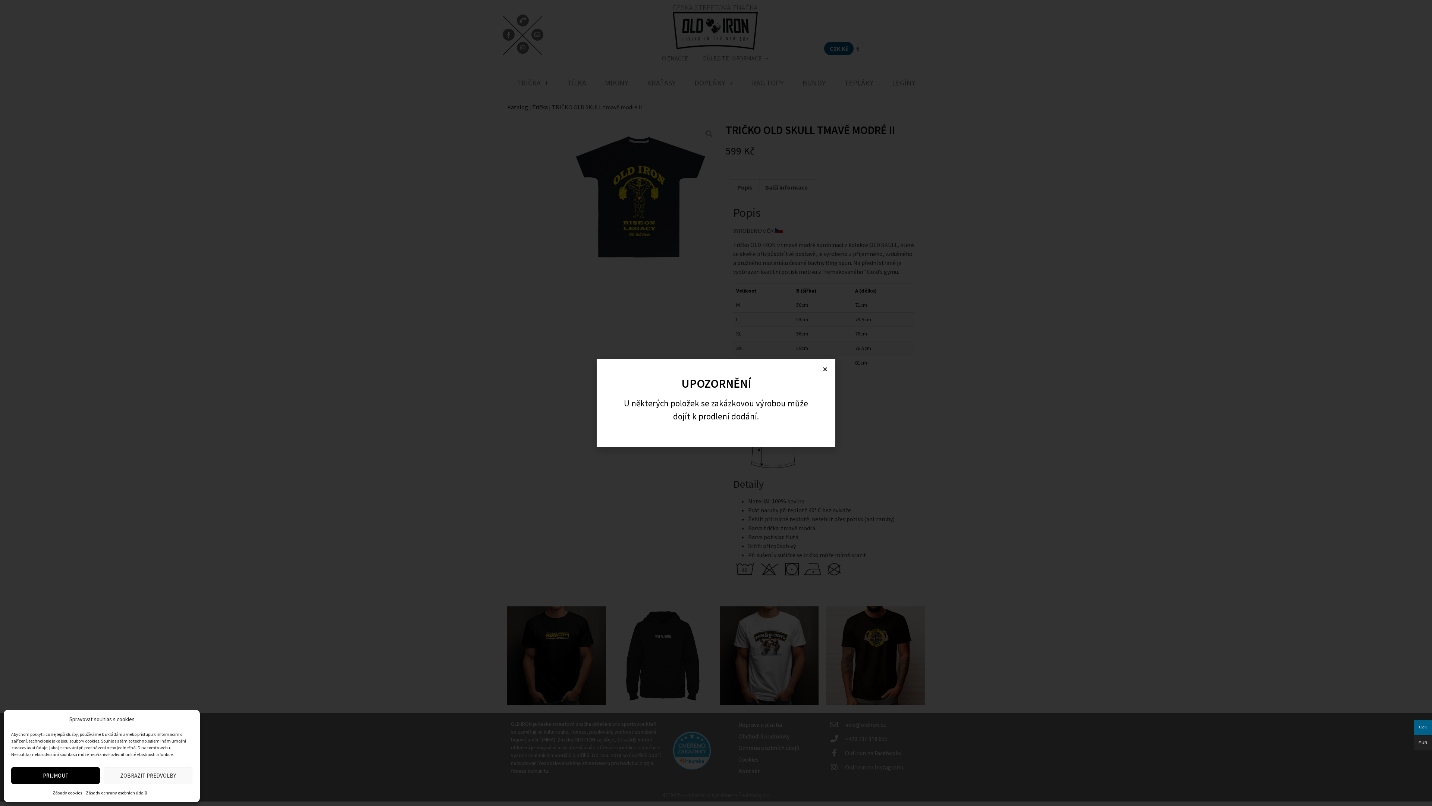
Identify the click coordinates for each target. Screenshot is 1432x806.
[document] (716, 403)
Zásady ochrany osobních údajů (116, 793)
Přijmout (56, 775)
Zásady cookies (67, 793)
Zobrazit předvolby (148, 775)
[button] (825, 369)
